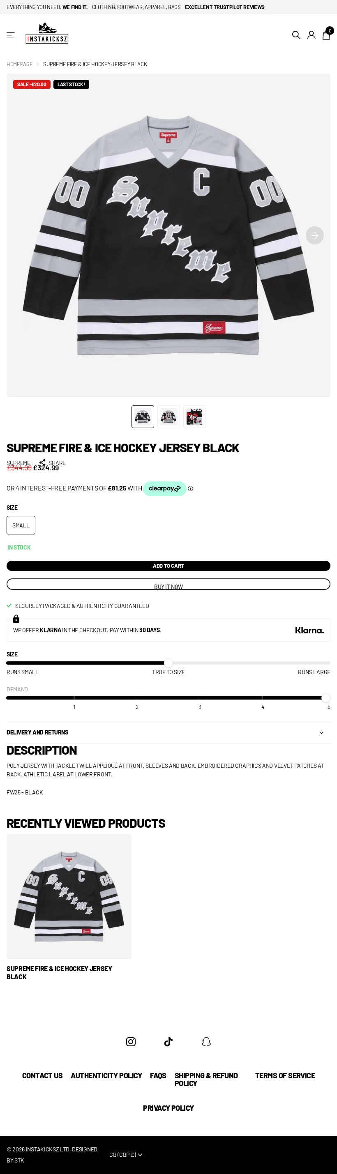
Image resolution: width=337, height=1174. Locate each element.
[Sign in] (311, 35)
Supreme (18, 462)
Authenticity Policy (106, 1075)
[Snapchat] (206, 1042)
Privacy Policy (168, 1107)
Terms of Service (285, 1075)
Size (12, 507)
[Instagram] (131, 1042)
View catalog (11, 35)
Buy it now (168, 586)
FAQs (158, 1075)
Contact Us (42, 1075)
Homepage (19, 64)
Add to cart (168, 565)
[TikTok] (168, 1042)
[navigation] (143, 416)
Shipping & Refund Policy (206, 1079)
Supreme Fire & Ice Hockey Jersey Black (59, 973)
